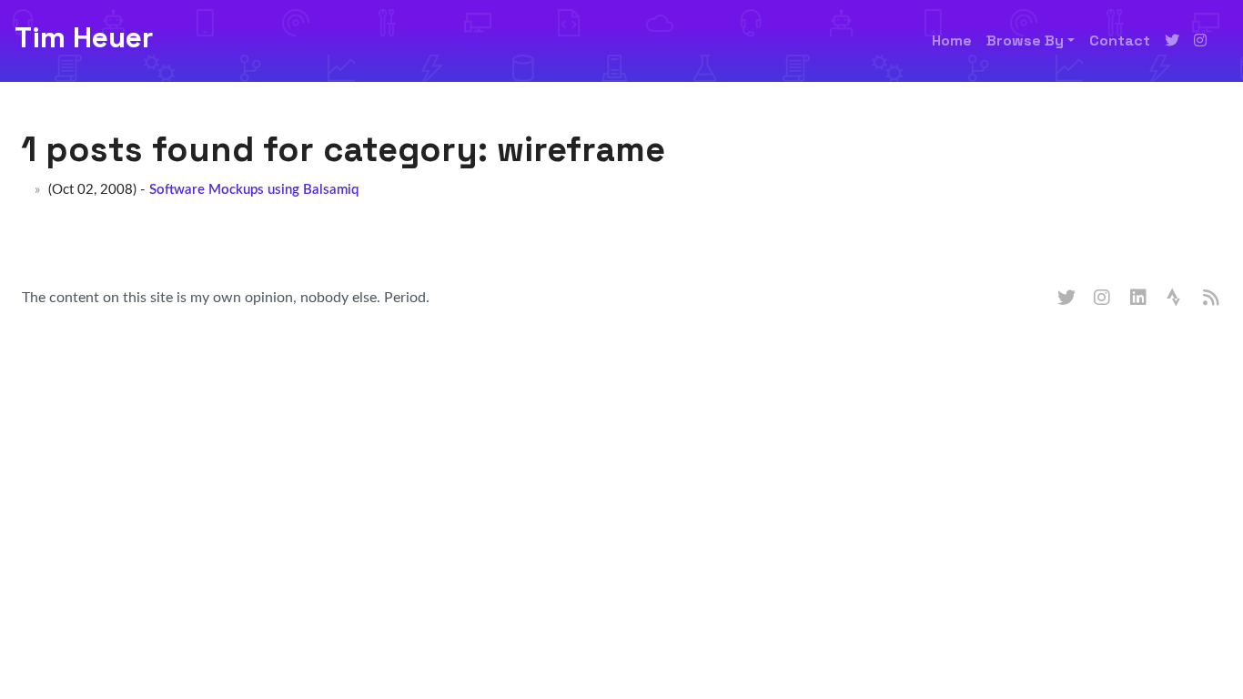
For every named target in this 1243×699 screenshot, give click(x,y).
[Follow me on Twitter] (1172, 41)
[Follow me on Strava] (1176, 298)
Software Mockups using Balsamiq (254, 190)
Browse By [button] (1025, 40)
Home (952, 40)
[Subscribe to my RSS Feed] (1212, 298)
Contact (1119, 40)
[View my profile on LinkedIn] (1139, 298)
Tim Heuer (84, 37)
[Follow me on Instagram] (1200, 41)
